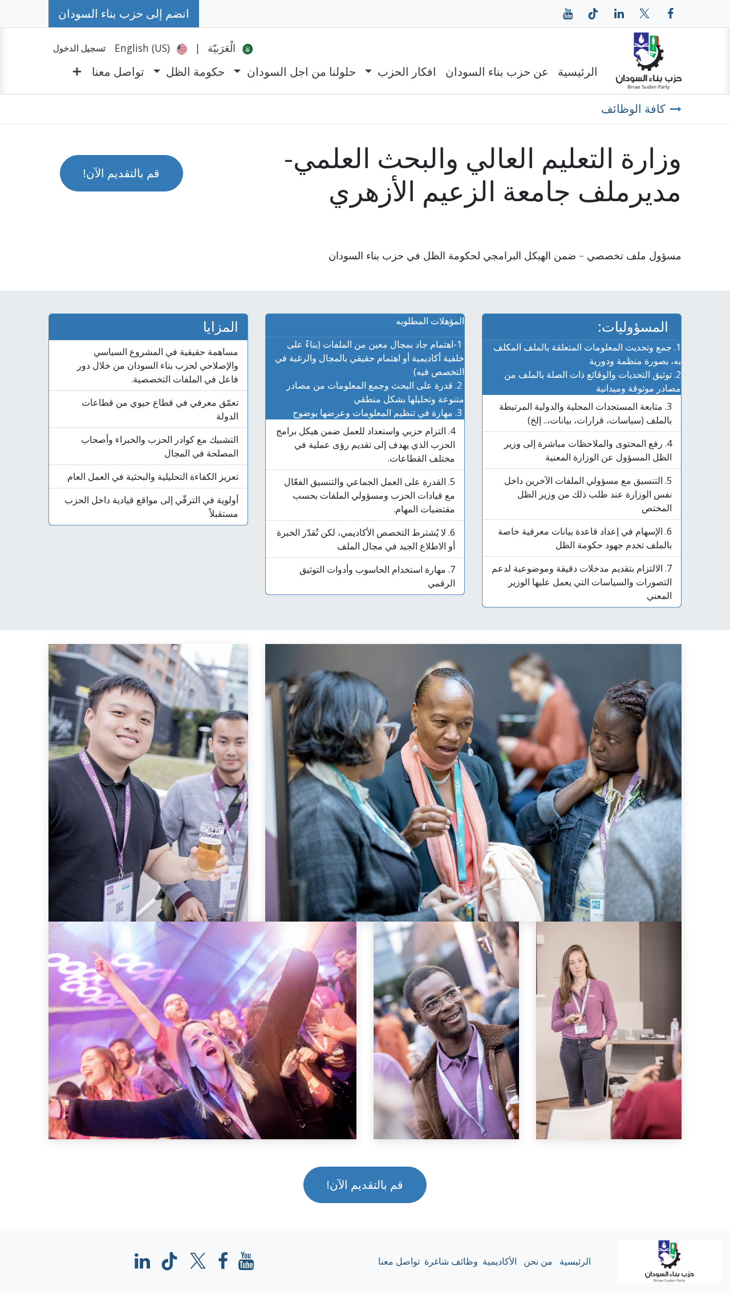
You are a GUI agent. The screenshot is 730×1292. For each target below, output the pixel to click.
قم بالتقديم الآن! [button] (121, 173)
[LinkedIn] (618, 13)
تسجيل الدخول (79, 48)
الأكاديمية (499, 1261)
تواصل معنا (399, 1261)
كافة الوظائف (633, 108)
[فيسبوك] (670, 13)
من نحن (538, 1261)
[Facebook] (223, 1261)
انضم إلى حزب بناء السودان (123, 13)
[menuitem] (230, 48)
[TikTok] (593, 13)
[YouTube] (567, 13)
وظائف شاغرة (451, 1261)
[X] (644, 13)
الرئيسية (575, 1261)
